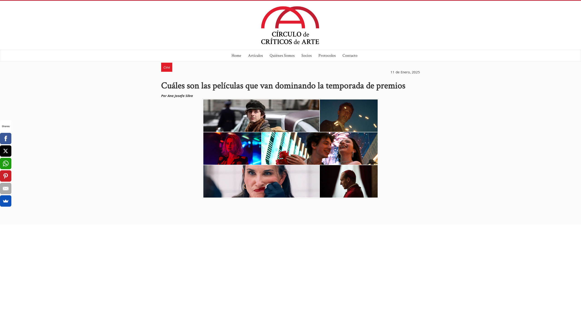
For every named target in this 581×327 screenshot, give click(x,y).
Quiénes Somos (282, 55)
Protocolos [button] (327, 55)
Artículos (255, 55)
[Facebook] (5, 138)
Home (236, 55)
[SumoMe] (5, 201)
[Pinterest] (5, 176)
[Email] (5, 188)
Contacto (349, 55)
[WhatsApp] (5, 163)
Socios (306, 55)
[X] (5, 151)
